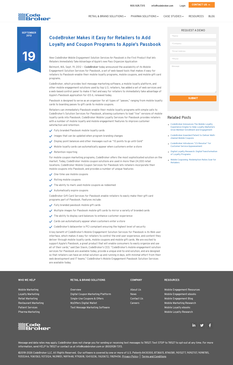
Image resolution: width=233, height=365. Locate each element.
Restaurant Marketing (31, 303)
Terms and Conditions (154, 356)
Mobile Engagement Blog (178, 298)
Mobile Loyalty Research (178, 312)
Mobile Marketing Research (180, 303)
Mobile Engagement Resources (182, 289)
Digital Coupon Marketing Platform (90, 294)
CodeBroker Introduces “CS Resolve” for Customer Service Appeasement (191, 145)
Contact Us (199, 4)
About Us (135, 289)
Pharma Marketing (29, 312)
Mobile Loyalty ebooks (177, 307)
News (133, 294)
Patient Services (27, 307)
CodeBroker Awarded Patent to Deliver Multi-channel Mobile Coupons (193, 137)
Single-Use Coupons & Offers (87, 298)
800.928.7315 (137, 5)
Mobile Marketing (28, 289)
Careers (134, 303)
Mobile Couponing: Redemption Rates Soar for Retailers (193, 161)
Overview (75, 289)
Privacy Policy (130, 356)
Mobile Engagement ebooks (180, 294)
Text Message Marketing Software (90, 307)
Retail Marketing (28, 298)
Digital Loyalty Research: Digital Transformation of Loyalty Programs (194, 153)
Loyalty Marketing (28, 294)
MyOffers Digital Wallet (83, 303)
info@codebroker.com (162, 5)
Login (182, 5)
